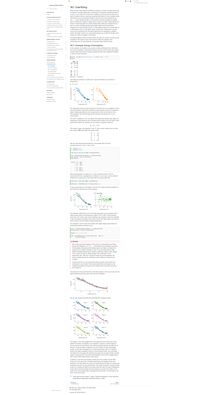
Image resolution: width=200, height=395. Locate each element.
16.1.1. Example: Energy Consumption (141, 2)
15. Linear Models (50, 62)
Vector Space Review (51, 101)
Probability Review (51, 99)
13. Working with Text (51, 55)
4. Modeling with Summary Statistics (55, 25)
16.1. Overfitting (51, 66)
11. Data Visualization (51, 47)
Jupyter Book (58, 390)
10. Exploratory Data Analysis (53, 45)
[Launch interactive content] (126, 1)
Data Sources (50, 94)
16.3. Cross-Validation (52, 69)
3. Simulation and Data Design (53, 23)
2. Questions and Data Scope (53, 21)
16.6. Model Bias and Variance (54, 73)
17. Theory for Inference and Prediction (55, 77)
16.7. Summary (51, 75)
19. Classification (50, 84)
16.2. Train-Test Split (52, 67)
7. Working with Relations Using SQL (54, 36)
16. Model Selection (51, 64)
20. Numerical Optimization (53, 85)
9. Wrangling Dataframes (52, 43)
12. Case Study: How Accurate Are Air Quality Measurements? (55, 49)
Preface (48, 14)
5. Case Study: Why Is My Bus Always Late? (55, 27)
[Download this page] (130, 1)
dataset (90, 48)
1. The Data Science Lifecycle (53, 19)
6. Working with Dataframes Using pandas (54, 34)
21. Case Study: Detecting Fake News (55, 87)
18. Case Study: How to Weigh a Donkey (55, 79)
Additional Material (51, 92)
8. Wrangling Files (50, 41)
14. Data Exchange (51, 57)
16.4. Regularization (52, 71)
